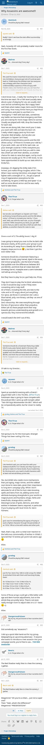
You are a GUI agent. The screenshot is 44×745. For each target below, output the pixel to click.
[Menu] (3, 2)
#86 (41, 430)
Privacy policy (29, 736)
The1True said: (8, 73)
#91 (41, 681)
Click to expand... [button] (22, 93)
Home (4, 738)
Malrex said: (7, 210)
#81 (41, 29)
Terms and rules (17, 736)
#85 (41, 388)
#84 (41, 337)
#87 (41, 456)
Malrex (5, 14)
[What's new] (36, 2)
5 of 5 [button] (29, 711)
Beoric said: (7, 685)
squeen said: (7, 34)
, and (15, 414)
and (12, 190)
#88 (41, 564)
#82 (41, 68)
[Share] (37, 29)
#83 (41, 205)
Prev (21, 711)
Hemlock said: (8, 569)
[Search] (41, 2)
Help (38, 736)
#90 (41, 659)
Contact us (6, 736)
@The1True (33, 395)
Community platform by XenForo (21, 743)
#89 (41, 625)
